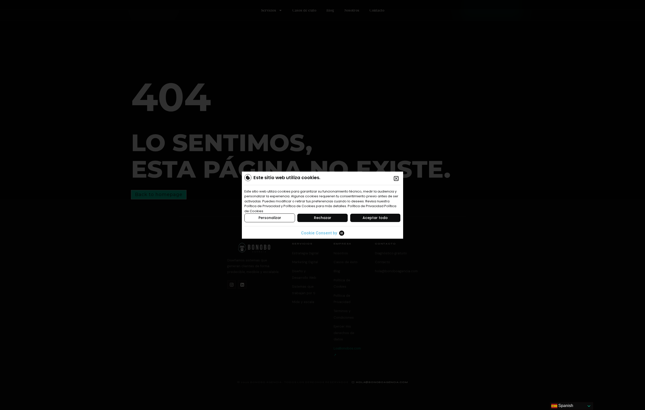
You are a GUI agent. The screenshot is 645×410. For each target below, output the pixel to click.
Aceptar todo (375, 217)
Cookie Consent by (319, 233)
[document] (322, 205)
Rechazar (322, 217)
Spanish (565, 405)
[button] (396, 178)
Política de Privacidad (365, 206)
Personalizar (270, 217)
